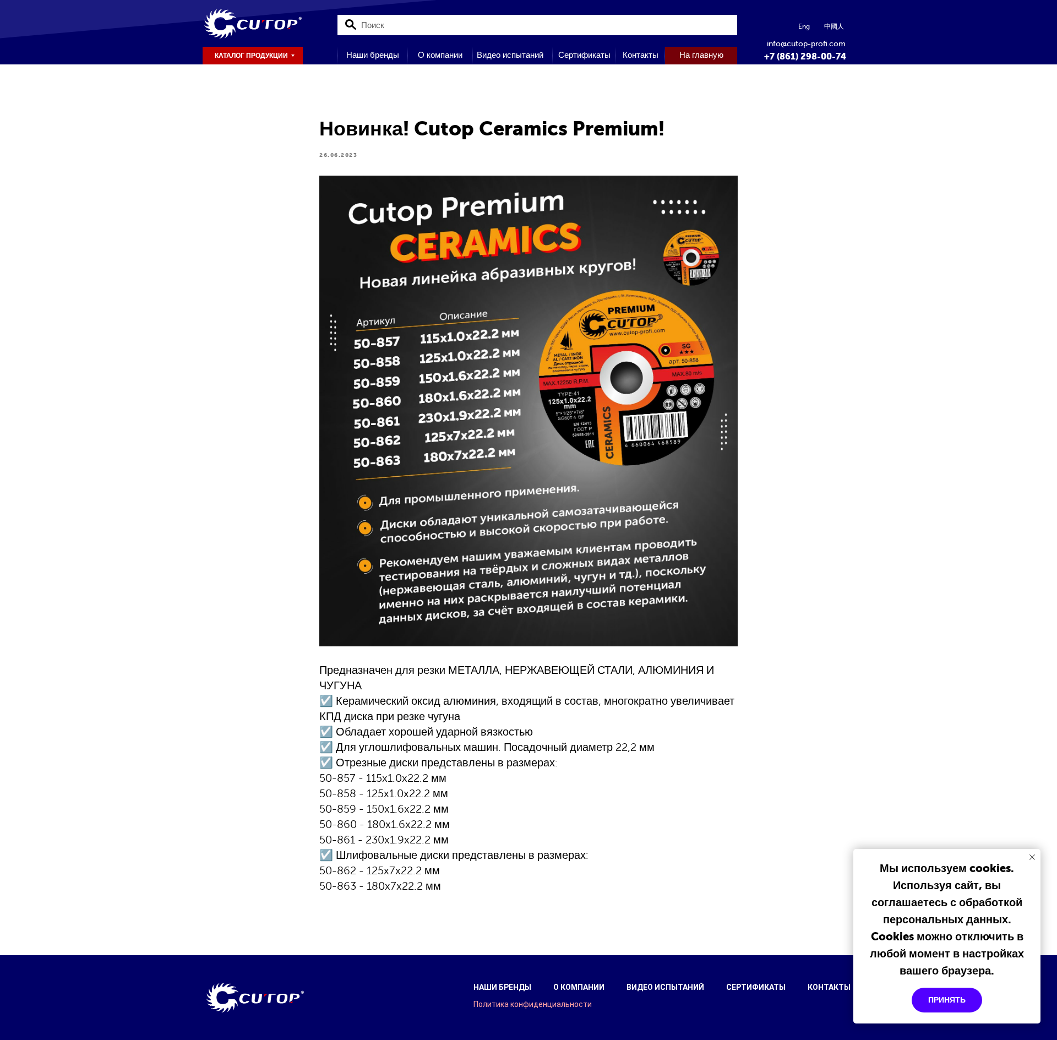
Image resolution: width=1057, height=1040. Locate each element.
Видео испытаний (665, 987)
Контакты (829, 987)
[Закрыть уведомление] (1032, 857)
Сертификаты (756, 987)
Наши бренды (502, 987)
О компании (578, 987)
